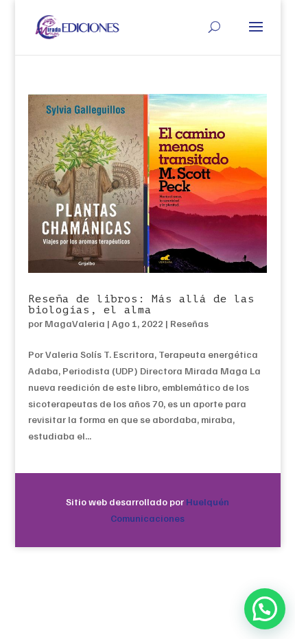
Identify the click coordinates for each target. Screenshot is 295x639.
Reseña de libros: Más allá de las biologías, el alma (141, 304)
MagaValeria (75, 323)
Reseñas (189, 323)
